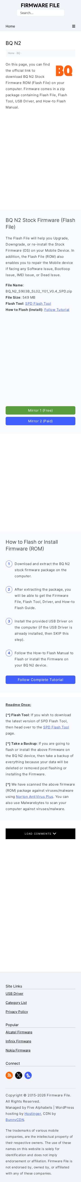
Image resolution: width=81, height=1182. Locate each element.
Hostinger (33, 1113)
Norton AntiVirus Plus (34, 796)
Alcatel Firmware (19, 1032)
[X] (18, 1078)
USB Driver (14, 993)
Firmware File (40, 5)
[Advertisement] (40, 158)
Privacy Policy (17, 1012)
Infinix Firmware (18, 1041)
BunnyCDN (15, 1120)
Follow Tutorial (57, 309)
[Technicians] (28, 1078)
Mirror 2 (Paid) (40, 421)
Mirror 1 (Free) (40, 410)
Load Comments (38, 833)
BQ (18, 53)
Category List (16, 1002)
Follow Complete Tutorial (40, 679)
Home (11, 53)
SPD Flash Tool (38, 303)
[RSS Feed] (9, 1078)
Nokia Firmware (18, 1050)
